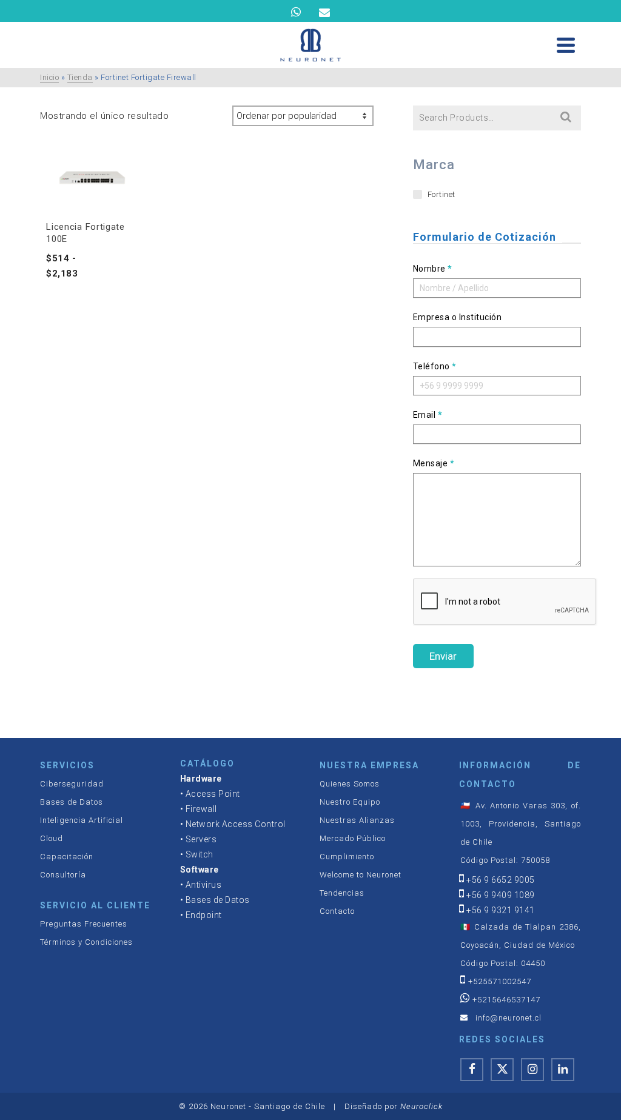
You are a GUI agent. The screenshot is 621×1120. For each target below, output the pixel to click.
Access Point (213, 794)
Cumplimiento (347, 856)
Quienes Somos (350, 783)
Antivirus (204, 885)
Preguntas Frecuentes (83, 923)
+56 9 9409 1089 (500, 895)
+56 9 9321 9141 (500, 910)
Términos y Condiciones (86, 942)
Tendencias (342, 892)
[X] (502, 1069)
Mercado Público (353, 838)
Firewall (201, 809)
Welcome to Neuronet (360, 874)
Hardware (201, 778)
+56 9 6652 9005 (500, 880)
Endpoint (204, 915)
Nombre (432, 268)
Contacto (337, 911)
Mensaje (434, 463)
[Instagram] (532, 1069)
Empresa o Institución (457, 317)
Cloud (51, 838)
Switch (199, 854)
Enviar (443, 656)
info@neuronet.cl (508, 1017)
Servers (201, 839)
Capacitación (66, 856)
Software (199, 869)
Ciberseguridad (72, 783)
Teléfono (435, 366)
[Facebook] (471, 1069)
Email (428, 415)
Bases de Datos (71, 801)
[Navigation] (566, 45)
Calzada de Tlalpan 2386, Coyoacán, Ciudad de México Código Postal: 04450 (520, 945)
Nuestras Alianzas (357, 820)
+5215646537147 (506, 999)
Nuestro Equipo (350, 801)
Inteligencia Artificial (81, 820)
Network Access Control (236, 824)
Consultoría (63, 874)
